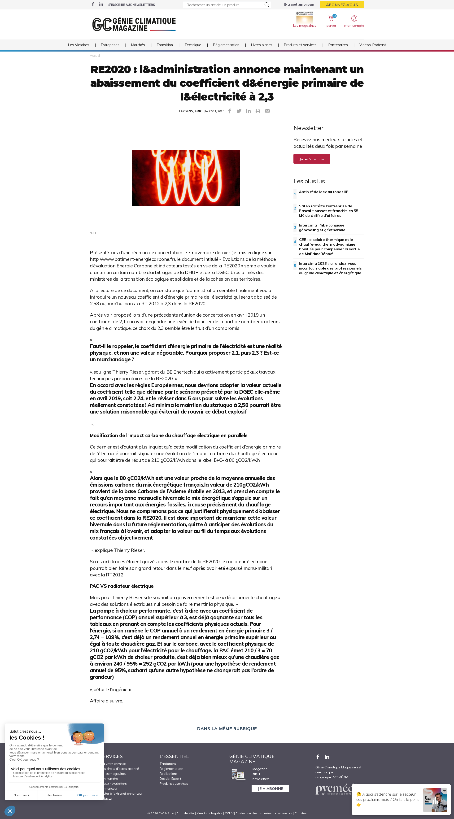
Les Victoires (78, 45)
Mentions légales (210, 813)
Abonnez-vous (342, 4)
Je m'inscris (312, 159)
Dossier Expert (170, 778)
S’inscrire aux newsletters (131, 4)
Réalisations (168, 773)
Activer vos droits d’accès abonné (114, 769)
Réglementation (226, 45)
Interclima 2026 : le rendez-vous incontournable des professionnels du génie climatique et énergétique (330, 268)
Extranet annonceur (299, 4)
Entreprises (110, 45)
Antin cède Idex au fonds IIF (323, 191)
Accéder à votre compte (108, 764)
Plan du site (185, 813)
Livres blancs (261, 45)
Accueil (95, 55)
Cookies (301, 813)
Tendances (168, 764)
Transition (165, 45)
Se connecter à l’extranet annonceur (116, 793)
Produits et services (300, 45)
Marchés (138, 45)
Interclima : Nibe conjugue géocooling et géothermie (322, 227)
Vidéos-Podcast (372, 45)
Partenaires (338, 45)
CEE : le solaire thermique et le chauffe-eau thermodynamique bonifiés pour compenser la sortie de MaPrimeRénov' (329, 246)
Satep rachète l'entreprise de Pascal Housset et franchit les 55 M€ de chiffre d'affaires (328, 211)
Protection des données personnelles (264, 813)
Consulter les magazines (108, 773)
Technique (192, 45)
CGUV (229, 813)
